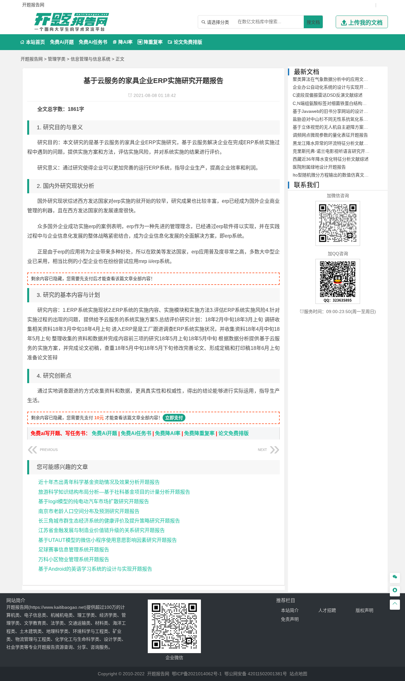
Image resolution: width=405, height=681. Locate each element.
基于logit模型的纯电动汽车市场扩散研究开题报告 (93, 501)
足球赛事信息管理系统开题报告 (73, 549)
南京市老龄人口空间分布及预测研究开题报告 (89, 511)
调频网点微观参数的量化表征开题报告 (330, 135)
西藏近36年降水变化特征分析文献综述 (331, 159)
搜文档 (313, 22)
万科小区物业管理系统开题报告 (73, 559)
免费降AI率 (167, 433)
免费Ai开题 (62, 42)
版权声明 (364, 610)
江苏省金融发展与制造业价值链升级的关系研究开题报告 (101, 530)
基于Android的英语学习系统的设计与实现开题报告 (95, 569)
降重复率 (150, 42)
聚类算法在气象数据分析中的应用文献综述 (335, 79)
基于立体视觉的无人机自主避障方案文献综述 (337, 127)
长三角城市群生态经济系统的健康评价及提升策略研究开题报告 (109, 521)
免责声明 (290, 619)
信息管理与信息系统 (90, 58)
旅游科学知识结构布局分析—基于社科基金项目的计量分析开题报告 (114, 492)
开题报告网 (32, 58)
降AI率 (122, 42)
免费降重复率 (199, 433)
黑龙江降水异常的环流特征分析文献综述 (332, 143)
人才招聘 (327, 610)
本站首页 (32, 42)
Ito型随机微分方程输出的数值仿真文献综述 (335, 174)
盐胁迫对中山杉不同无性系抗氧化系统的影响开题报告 (346, 119)
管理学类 (56, 58)
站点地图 (298, 673)
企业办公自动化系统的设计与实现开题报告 (335, 87)
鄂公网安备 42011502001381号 (255, 673)
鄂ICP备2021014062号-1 (197, 673)
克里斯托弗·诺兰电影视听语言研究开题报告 (335, 151)
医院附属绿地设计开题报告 (319, 167)
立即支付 (174, 417)
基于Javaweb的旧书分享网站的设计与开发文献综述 (344, 111)
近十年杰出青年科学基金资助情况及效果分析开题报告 (99, 482)
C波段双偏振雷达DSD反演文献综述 (328, 95)
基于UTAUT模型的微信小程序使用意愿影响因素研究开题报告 (107, 540)
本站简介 (290, 610)
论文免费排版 (185, 42)
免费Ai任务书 (93, 42)
